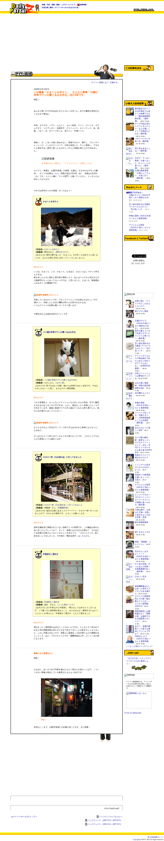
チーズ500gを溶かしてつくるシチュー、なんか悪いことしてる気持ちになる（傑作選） (142, 129)
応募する (114, 82)
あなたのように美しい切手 (142, 429)
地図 (53, 4)
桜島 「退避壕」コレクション (143, 543)
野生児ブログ (62, 252)
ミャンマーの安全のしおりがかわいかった (142, 467)
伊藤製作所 (63, 508)
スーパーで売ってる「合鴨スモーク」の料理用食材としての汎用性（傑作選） (142, 418)
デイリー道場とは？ (100, 82)
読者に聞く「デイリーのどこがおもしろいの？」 (142, 303)
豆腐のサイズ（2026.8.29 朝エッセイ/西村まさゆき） (139, 197)
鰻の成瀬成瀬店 (141, 522)
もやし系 (60, 383)
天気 (48, 4)
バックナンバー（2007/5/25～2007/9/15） (105, 820)
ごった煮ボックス (66, 605)
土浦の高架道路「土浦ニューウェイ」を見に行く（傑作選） (142, 174)
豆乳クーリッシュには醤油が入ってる (142, 375)
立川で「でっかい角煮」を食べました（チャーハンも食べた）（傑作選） (142, 163)
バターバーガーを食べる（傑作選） (142, 139)
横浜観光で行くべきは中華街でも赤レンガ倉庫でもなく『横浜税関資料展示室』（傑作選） (142, 114)
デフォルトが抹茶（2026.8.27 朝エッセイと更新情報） (140, 227)
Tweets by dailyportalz (132, 713)
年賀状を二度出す (50, 554)
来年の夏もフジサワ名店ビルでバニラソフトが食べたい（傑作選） (142, 334)
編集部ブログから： (135, 192)
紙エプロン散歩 (141, 311)
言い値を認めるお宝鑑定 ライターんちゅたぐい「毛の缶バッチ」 (139, 208)
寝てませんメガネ (142, 532)
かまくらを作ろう (50, 201)
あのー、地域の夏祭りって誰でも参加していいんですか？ (142, 630)
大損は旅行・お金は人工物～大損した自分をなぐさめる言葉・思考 (142, 513)
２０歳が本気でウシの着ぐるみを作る (59, 332)
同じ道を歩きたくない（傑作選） (142, 149)
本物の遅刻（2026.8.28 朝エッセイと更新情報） (140, 218)
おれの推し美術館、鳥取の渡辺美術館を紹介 (142, 385)
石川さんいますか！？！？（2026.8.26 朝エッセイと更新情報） (143, 555)
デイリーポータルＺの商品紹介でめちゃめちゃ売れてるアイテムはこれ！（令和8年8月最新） (142, 362)
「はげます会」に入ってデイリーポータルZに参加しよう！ (138, 661)
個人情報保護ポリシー (156, 837)
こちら (56, 173)
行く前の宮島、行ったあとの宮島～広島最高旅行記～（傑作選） (142, 568)
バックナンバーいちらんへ (110, 816)
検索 (43, 4)
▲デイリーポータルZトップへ (24, 816)
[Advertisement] (82, 39)
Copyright (136, 839)
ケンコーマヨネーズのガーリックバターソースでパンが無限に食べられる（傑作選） (142, 500)
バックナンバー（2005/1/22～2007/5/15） (105, 824)
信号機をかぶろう (142, 393)
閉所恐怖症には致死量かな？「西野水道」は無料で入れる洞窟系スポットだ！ (142, 616)
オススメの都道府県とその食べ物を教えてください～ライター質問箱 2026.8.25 (142, 601)
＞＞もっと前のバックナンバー (139, 646)
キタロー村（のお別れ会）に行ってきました (62, 457)
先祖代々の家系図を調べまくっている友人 (142, 477)
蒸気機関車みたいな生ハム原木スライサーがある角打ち (142, 590)
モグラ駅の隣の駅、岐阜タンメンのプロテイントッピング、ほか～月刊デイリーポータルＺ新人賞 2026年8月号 (143, 445)
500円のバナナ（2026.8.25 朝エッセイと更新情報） (143, 638)
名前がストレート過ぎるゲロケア (142, 456)
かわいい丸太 (140, 576)
